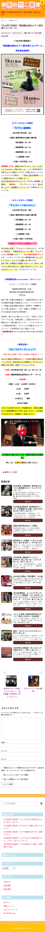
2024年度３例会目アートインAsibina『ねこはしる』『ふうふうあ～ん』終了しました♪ (27, 559)
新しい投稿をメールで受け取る (16, 779)
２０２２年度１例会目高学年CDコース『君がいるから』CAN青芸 (27, 615)
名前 (4, 742)
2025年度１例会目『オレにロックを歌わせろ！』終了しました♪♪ (27, 648)
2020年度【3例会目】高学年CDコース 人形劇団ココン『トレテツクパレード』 (27, 487)
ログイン (6, 902)
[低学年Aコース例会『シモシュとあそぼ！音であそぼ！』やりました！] (6, 545)
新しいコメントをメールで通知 (16, 774)
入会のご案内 (20, 462)
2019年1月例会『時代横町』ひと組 (28, 576)
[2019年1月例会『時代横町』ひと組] (6, 580)
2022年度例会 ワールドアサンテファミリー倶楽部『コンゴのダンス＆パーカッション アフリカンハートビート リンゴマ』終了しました (28, 596)
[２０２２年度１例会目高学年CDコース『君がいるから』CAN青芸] (6, 618)
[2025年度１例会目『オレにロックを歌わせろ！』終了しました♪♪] (6, 652)
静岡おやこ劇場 (11, 472)
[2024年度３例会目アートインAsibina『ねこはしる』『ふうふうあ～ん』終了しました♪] (6, 561)
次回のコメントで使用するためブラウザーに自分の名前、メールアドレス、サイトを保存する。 (22, 769)
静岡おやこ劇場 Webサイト (25, 928)
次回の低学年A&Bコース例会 (25, 525)
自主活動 (4, 36)
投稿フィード (8, 906)
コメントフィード (10, 909)
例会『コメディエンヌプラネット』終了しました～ (28, 632)
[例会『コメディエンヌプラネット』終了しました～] (6, 635)
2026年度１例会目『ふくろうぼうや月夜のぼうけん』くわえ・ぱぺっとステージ (22, 839)
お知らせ (30, 33)
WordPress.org (9, 913)
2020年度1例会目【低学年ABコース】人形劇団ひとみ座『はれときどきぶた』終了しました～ (28, 508)
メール (5, 750)
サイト (3, 759)
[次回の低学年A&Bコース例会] (6, 530)
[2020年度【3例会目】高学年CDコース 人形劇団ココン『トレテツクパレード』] (6, 490)
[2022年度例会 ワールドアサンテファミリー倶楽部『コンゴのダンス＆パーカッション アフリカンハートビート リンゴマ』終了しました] (6, 597)
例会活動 (38, 33)
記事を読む (28, 501)
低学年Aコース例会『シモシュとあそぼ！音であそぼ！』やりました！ (28, 541)
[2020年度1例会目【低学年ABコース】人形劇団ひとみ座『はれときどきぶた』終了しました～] (6, 511)
